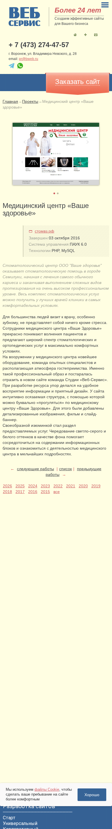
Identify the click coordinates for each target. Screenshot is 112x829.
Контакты (95, 34)
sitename (24, 16)
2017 (20, 491)
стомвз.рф (44, 231)
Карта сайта (85, 34)
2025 (20, 486)
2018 (7, 491)
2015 (45, 491)
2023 (45, 486)
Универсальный (20, 823)
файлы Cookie (46, 789)
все (56, 491)
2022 (58, 486)
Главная (75, 34)
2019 (96, 486)
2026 (7, 486)
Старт (9, 817)
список (65, 468)
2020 (83, 486)
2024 (32, 486)
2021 (70, 486)
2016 (32, 491)
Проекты (30, 101)
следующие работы (35, 468)
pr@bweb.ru (28, 59)
